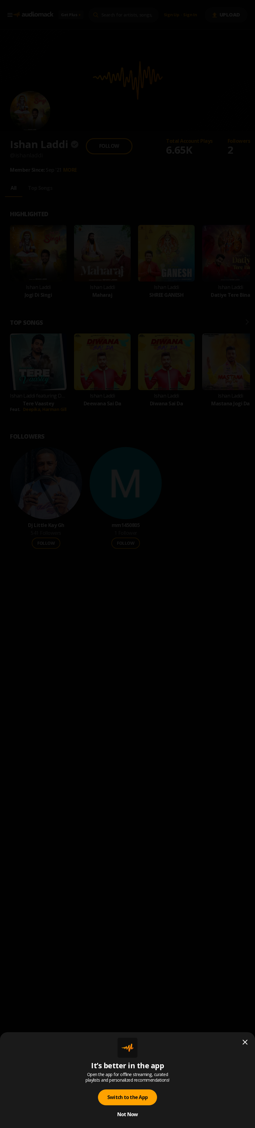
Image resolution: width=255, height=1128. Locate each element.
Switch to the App (127, 1097)
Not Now (127, 1114)
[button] (127, 564)
